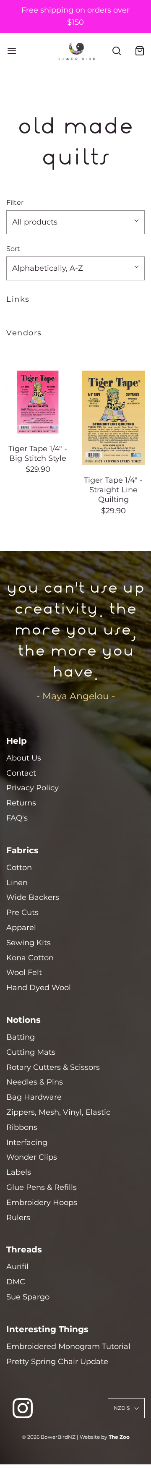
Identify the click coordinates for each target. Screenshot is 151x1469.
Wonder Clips (31, 1157)
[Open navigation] (11, 50)
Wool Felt (24, 972)
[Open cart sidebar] (139, 50)
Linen (17, 882)
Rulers (18, 1217)
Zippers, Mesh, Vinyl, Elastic (58, 1112)
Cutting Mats (30, 1052)
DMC (15, 1281)
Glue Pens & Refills (41, 1187)
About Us (23, 758)
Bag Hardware (34, 1097)
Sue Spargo (27, 1297)
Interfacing (26, 1142)
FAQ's (17, 818)
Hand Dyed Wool (38, 987)
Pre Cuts (22, 912)
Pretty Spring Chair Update (57, 1361)
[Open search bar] (116, 50)
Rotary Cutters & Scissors (53, 1067)
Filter (14, 202)
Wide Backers (32, 897)
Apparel (21, 927)
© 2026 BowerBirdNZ (49, 1437)
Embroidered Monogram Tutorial (68, 1346)
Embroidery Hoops (41, 1202)
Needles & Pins (34, 1082)
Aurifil (17, 1266)
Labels (18, 1172)
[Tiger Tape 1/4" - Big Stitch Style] (37, 402)
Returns (21, 803)
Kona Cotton (30, 957)
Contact (21, 773)
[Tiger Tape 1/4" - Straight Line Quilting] (113, 418)
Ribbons (21, 1127)
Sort (13, 248)
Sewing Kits (28, 942)
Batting (20, 1037)
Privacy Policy (32, 787)
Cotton (19, 867)
